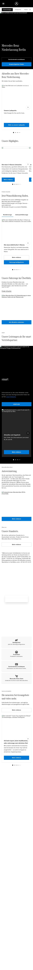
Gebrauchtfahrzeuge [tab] (21, 215)
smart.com (16, 404)
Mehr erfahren (16, 519)
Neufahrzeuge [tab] (7, 215)
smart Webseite (11, 397)
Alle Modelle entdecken (16, 322)
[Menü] (3, 3)
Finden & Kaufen (7, 291)
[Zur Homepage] (16, 4)
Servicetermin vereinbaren (16, 59)
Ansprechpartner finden (16, 64)
